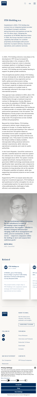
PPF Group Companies (25, 360)
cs (30, 3)
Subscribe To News (24, 342)
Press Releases (23, 335)
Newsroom (5, 364)
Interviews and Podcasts (25, 339)
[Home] (4, 3)
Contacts (21, 349)
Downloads (21, 345)
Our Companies (6, 360)
